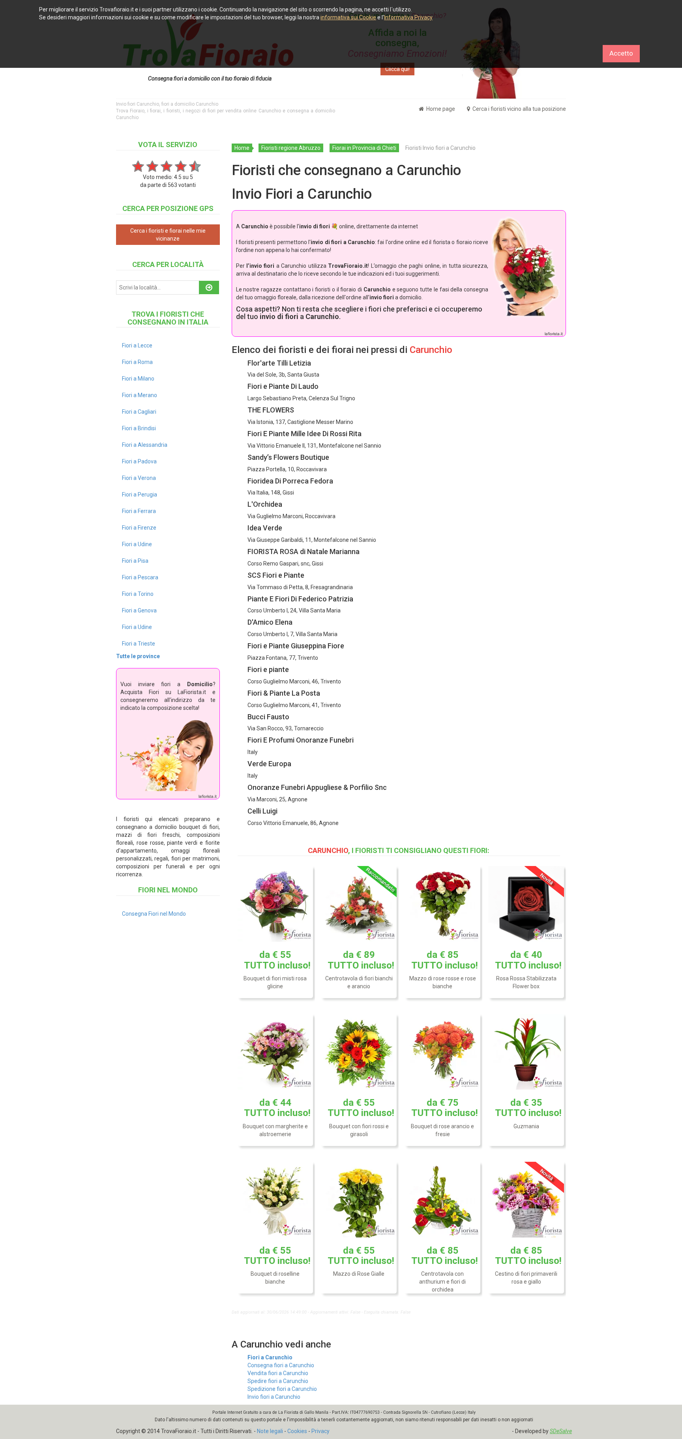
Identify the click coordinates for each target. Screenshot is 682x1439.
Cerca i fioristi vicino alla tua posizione (518, 109)
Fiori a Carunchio (269, 1357)
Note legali (270, 1431)
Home (241, 148)
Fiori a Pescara (140, 577)
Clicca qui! (397, 69)
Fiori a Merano (139, 395)
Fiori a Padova (139, 461)
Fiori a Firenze (139, 527)
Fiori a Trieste (138, 643)
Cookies (297, 1431)
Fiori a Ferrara (139, 511)
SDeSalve (561, 1431)
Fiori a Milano (138, 378)
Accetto (621, 53)
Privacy (320, 1431)
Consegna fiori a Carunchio (280, 1365)
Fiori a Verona (139, 478)
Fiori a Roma (137, 362)
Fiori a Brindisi (139, 428)
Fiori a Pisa (135, 561)
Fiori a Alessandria (144, 445)
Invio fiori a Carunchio (273, 1397)
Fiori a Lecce (137, 345)
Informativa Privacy (408, 17)
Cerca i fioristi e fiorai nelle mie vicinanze (168, 235)
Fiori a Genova (139, 610)
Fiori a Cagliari (139, 412)
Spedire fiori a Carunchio (277, 1381)
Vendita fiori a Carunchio (277, 1373)
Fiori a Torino (138, 594)
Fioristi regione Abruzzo (290, 148)
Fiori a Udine (137, 544)
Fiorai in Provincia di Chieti (364, 148)
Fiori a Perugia (139, 494)
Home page (440, 109)
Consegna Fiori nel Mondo (154, 914)
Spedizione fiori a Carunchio (282, 1389)
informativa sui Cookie (348, 17)
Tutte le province (138, 656)
